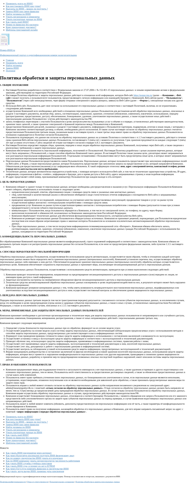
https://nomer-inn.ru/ (143, 95)
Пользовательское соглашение (62, 482)
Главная (10, 60)
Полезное (10, 70)
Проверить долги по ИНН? (19, 3)
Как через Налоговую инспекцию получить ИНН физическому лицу (40, 455)
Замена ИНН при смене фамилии (22, 11)
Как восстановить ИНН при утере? (23, 6)
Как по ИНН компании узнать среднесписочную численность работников (43, 461)
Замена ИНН (12, 68)
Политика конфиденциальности (13, 482)
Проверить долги (14, 63)
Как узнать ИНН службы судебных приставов (29, 463)
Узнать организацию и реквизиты (23, 17)
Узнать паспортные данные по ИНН (24, 19)
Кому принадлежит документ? (21, 27)
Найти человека (14, 65)
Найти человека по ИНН (18, 14)
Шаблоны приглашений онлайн (22, 30)
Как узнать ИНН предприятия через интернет (29, 453)
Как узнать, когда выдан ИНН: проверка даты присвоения (35, 471)
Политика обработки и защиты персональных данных (98, 482)
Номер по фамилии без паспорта (22, 24)
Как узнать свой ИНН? (17, 22)
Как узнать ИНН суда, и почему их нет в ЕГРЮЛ (30, 466)
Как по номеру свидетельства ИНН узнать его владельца (34, 458)
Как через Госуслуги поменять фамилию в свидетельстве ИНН (37, 468)
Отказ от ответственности (37, 482)
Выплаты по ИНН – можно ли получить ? (27, 9)
